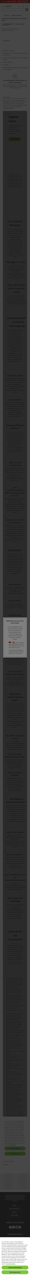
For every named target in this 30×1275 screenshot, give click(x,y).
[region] (15, 1256)
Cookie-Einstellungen (15, 1267)
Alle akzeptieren (15, 1272)
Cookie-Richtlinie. (11, 1264)
